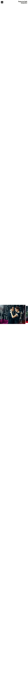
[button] (2, 2)
